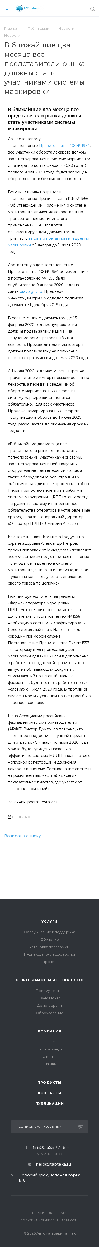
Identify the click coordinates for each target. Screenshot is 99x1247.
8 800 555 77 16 (49, 1147)
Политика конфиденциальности (49, 1220)
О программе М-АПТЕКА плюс (49, 980)
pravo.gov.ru (31, 291)
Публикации (49, 1103)
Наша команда (49, 1049)
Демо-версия (49, 1005)
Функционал (50, 998)
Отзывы (50, 1064)
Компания (49, 1031)
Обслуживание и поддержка (49, 932)
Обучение (49, 939)
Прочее (49, 962)
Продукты (49, 1082)
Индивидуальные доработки (49, 954)
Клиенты (49, 1056)
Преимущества (50, 990)
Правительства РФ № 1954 (64, 145)
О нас (49, 1042)
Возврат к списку (22, 835)
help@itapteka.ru (53, 1164)
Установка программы (49, 947)
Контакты (49, 1093)
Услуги (49, 921)
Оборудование (49, 1013)
